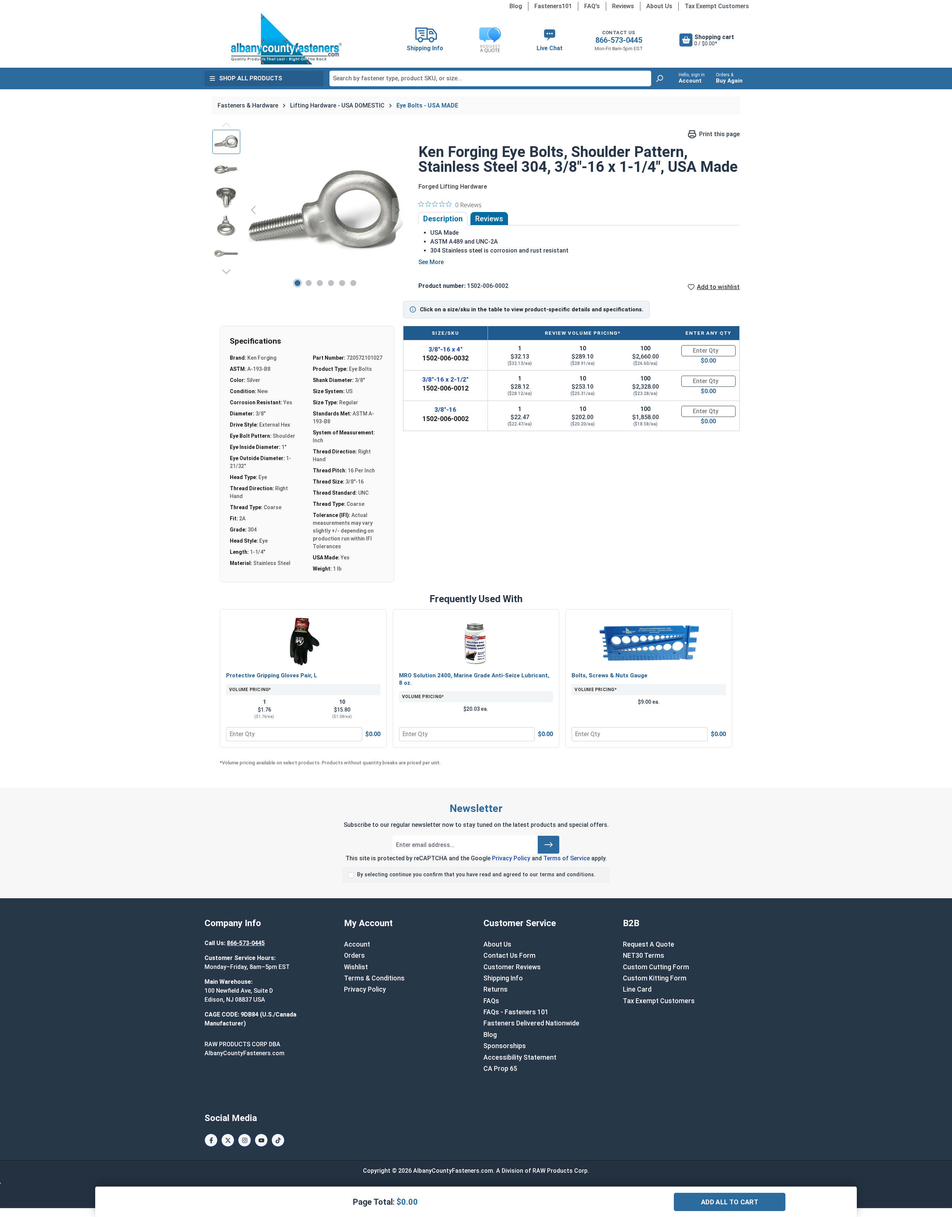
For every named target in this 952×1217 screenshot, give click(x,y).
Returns (495, 989)
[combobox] (490, 78)
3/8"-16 (445, 409)
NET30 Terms (643, 955)
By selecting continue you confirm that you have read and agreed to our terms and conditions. (476, 874)
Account (357, 944)
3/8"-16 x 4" (445, 349)
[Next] (397, 210)
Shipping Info (503, 978)
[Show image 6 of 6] (353, 283)
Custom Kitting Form (654, 978)
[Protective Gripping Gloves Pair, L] (303, 642)
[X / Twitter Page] (227, 1140)
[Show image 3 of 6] (320, 283)
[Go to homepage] (286, 39)
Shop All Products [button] (250, 78)
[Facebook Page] (211, 1140)
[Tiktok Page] (277, 1140)
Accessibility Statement (519, 1057)
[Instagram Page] (244, 1140)
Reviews (623, 6)
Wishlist (356, 967)
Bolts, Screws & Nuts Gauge (609, 675)
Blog (515, 6)
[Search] (659, 78)
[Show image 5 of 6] (342, 283)
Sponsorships (504, 1046)
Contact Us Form (509, 955)
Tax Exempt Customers (717, 6)
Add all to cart (729, 1202)
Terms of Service (566, 858)
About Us (659, 6)
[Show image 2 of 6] (309, 283)
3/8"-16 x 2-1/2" (445, 379)
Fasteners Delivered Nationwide (531, 1023)
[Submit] (548, 844)
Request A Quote (648, 944)
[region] (308, 210)
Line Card (637, 989)
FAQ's (592, 6)
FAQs (491, 1001)
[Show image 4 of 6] (331, 283)
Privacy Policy (511, 858)
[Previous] (253, 210)
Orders (354, 955)
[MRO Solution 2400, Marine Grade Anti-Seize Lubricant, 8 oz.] (476, 642)
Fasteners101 (553, 6)
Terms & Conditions (374, 978)
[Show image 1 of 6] (297, 283)
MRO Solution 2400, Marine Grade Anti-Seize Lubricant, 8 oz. (474, 679)
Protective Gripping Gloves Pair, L (271, 675)
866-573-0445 (618, 40)
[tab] (442, 218)
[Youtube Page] (261, 1140)
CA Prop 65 (500, 1068)
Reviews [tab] (489, 218)
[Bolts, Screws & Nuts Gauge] (649, 642)
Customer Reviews (512, 967)
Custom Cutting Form (656, 967)
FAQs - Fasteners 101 (516, 1012)
